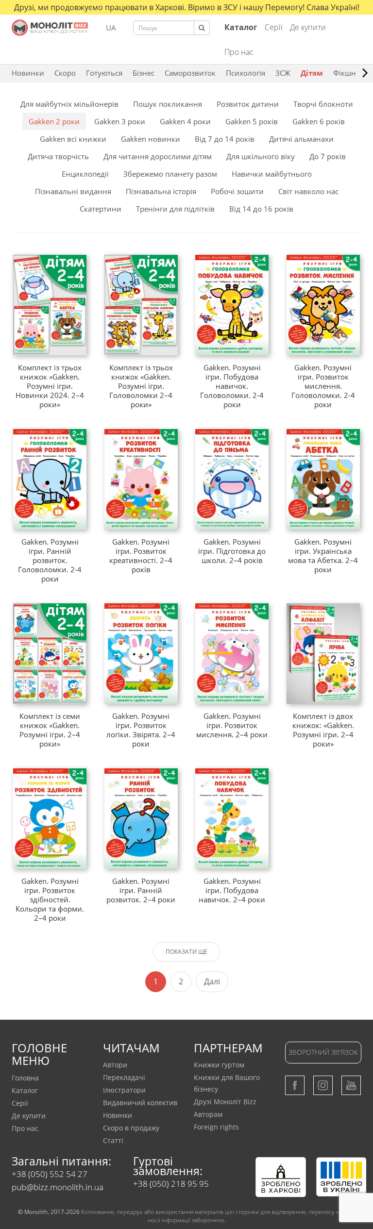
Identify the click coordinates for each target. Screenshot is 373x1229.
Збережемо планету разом (170, 174)
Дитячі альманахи (301, 139)
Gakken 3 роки (119, 121)
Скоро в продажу (131, 1127)
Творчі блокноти (323, 104)
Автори (115, 1064)
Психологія (245, 73)
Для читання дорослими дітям (157, 156)
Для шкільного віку (260, 156)
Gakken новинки (150, 139)
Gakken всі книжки (73, 139)
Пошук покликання (167, 104)
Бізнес (143, 73)
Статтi (113, 1140)
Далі (212, 981)
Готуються (104, 73)
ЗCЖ (282, 73)
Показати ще (186, 951)
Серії (274, 27)
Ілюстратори (124, 1090)
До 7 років (327, 156)
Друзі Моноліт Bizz (225, 1101)
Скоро (65, 73)
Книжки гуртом (219, 1064)
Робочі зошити (237, 191)
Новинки (28, 73)
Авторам (208, 1114)
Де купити (308, 27)
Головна (25, 1077)
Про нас (239, 52)
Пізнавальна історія (161, 191)
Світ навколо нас (308, 191)
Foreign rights (216, 1126)
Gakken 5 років (251, 121)
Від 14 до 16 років (261, 209)
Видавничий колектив (140, 1102)
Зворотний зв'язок (323, 1052)
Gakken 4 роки (185, 121)
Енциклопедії (85, 174)
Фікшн (344, 73)
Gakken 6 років (318, 121)
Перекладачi (124, 1077)
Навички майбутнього (272, 174)
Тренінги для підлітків (175, 209)
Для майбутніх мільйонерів (69, 104)
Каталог (25, 1090)
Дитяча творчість (58, 156)
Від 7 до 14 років (224, 139)
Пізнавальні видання (73, 191)
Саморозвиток (190, 73)
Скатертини (100, 209)
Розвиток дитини (248, 104)
